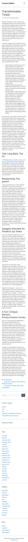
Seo (3, 499)
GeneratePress (14, 540)
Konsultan (4, 492)
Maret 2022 (5, 448)
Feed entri (4, 528)
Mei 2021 (4, 471)
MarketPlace (5, 495)
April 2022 (4, 446)
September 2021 (6, 462)
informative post (13, 186)
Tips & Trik (4, 510)
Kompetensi (5, 490)
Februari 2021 (5, 477)
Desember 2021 (6, 455)
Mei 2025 (4, 437)
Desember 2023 (6, 440)
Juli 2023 (4, 444)
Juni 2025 (4, 435)
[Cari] (23, 395)
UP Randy (4, 512)
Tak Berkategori (8, 379)
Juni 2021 (4, 468)
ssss (3, 409)
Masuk (3, 525)
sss (3, 411)
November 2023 (6, 442)
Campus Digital (8, 3)
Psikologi (4, 497)
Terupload (4, 508)
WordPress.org (6, 532)
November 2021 (6, 457)
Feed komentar (6, 530)
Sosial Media (5, 503)
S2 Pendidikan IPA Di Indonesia (10, 415)
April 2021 (4, 473)
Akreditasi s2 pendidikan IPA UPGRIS (11, 413)
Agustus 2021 (5, 464)
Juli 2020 (4, 479)
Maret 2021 (5, 475)
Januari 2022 (5, 453)
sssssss (4, 406)
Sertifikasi (4, 501)
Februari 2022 (5, 451)
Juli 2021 (4, 466)
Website (4, 515)
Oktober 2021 (5, 460)
